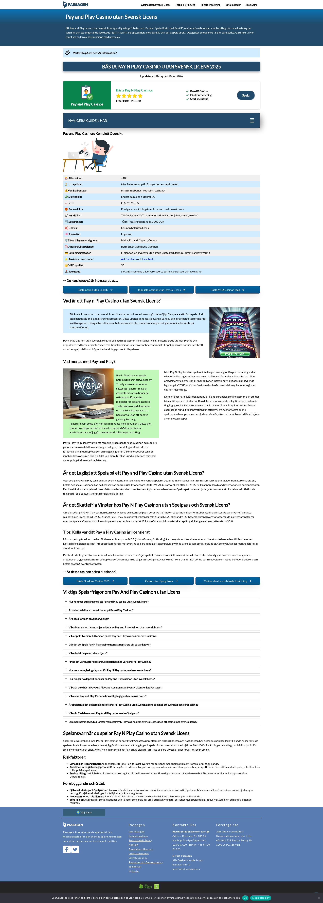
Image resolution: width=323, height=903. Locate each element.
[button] (95, 290)
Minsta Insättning (210, 4)
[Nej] (318, 898)
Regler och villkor (128, 101)
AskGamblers (129, 259)
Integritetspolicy (261, 897)
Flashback (148, 259)
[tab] (161, 52)
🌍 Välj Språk (84, 812)
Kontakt (133, 844)
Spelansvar (135, 866)
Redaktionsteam (138, 835)
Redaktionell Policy (140, 840)
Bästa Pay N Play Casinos (134, 90)
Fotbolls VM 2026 (185, 4)
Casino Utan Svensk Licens (156, 4)
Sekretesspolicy (138, 857)
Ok (245, 897)
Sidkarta (134, 870)
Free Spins (251, 4)
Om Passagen (137, 831)
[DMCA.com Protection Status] (156, 888)
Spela (245, 95)
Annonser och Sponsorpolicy (146, 862)
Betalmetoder (233, 4)
